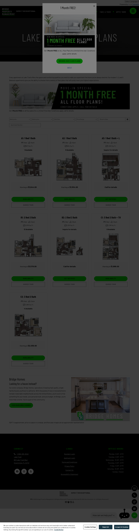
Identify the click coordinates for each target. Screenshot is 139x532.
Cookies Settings (90, 527)
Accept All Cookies (121, 527)
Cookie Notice (58, 530)
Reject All (105, 527)
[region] (69, 527)
